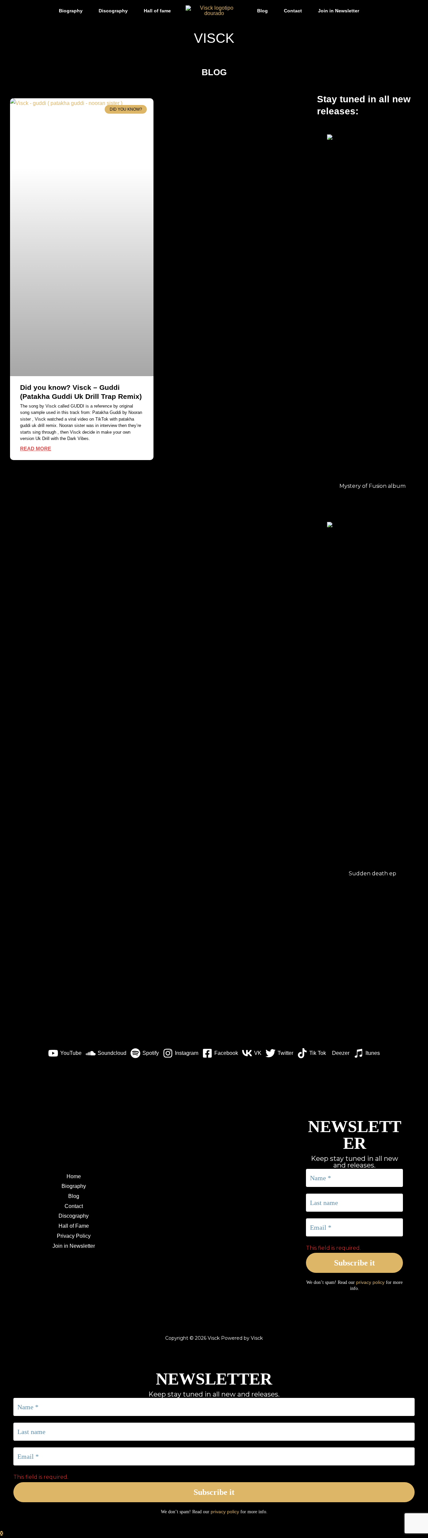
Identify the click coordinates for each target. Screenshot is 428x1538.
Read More (35, 448)
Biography (71, 10)
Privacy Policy (74, 1236)
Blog (262, 10)
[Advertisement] (214, 986)
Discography (113, 10)
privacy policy (370, 1282)
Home (74, 1176)
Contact (293, 10)
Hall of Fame (74, 1226)
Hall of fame (157, 10)
